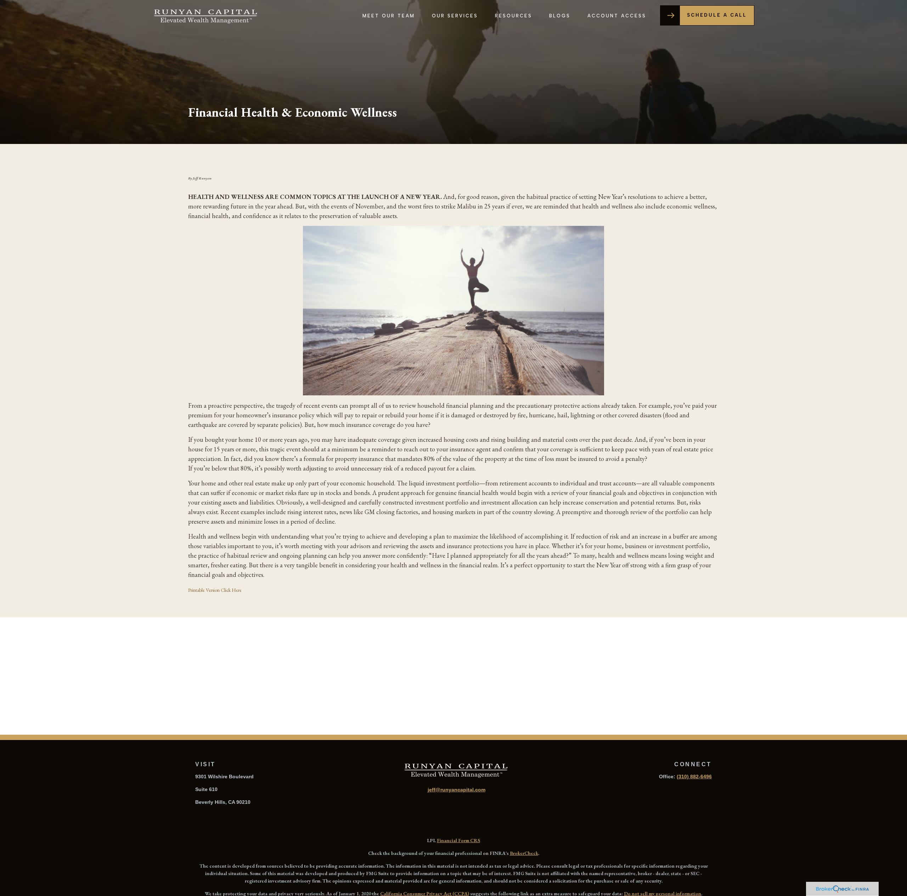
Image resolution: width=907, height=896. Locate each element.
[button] (388, 15)
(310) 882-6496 (694, 776)
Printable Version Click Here (215, 590)
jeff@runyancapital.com (456, 789)
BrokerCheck (524, 853)
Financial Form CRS (458, 840)
